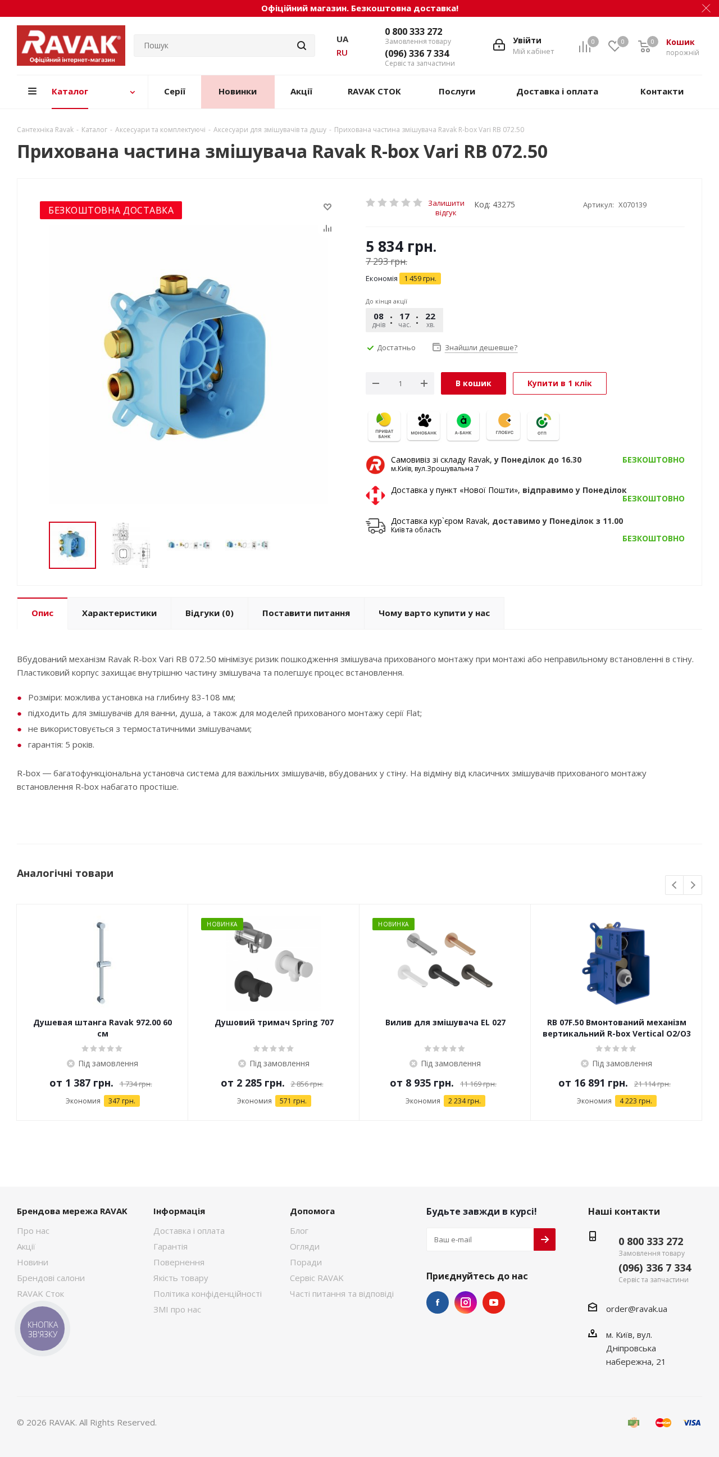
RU (342, 52)
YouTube (494, 1302)
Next (693, 885)
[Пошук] (301, 45)
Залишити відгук (446, 202)
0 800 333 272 (413, 31)
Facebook (437, 1302)
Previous (675, 885)
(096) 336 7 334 (417, 53)
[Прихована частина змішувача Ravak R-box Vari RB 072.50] (188, 364)
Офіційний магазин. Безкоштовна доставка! (359, 7)
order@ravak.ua (636, 1308)
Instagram (465, 1302)
